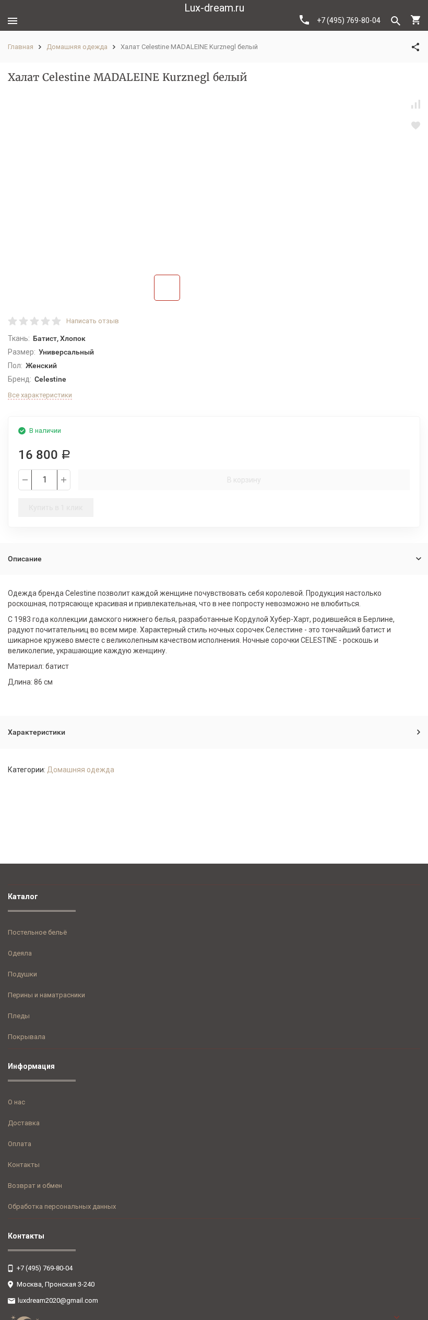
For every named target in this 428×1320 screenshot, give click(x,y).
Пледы (19, 1016)
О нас (16, 1102)
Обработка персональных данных (62, 1206)
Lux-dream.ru (214, 8)
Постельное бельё (37, 932)
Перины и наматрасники (46, 995)
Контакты (24, 1165)
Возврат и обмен (35, 1185)
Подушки (22, 974)
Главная (20, 47)
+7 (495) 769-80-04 (349, 20)
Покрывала (26, 1037)
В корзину (244, 480)
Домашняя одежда (77, 47)
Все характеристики (40, 395)
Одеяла (20, 953)
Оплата (19, 1144)
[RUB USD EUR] (407, 1317)
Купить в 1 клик (56, 507)
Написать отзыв (92, 321)
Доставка (24, 1123)
